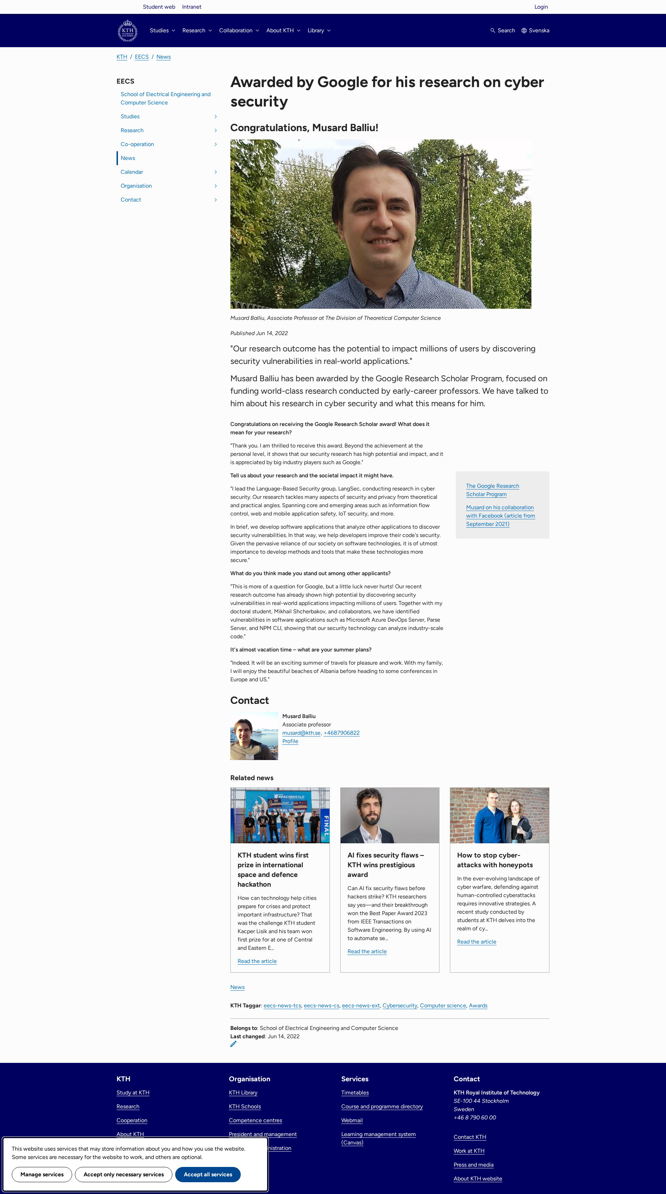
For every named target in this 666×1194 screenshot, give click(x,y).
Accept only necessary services (124, 1174)
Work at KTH (469, 1151)
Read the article (257, 961)
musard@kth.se (301, 733)
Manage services (41, 1174)
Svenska (539, 30)
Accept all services (208, 1174)
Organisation (136, 185)
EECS (142, 56)
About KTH (130, 1134)
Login (541, 6)
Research (132, 130)
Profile (290, 741)
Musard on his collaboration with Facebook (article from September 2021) (500, 515)
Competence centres (255, 1120)
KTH (122, 56)
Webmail (352, 1120)
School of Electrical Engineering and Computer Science (166, 98)
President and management (263, 1134)
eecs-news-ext (361, 1005)
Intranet (192, 6)
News (163, 56)
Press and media (474, 1164)
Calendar (132, 172)
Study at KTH (133, 1092)
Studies (130, 116)
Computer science (443, 1005)
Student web (159, 6)
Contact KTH (470, 1137)
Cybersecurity (400, 1005)
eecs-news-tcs (282, 1005)
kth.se (127, 6)
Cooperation (132, 1120)
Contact (131, 199)
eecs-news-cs (321, 1005)
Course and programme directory (382, 1106)
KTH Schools (245, 1106)
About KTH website (478, 1178)
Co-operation (137, 144)
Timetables (355, 1092)
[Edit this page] (233, 1044)
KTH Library (243, 1092)
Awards (478, 1005)
